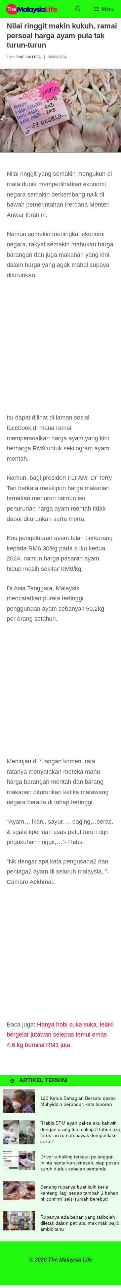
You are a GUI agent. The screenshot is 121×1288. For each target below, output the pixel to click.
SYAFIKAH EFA (28, 57)
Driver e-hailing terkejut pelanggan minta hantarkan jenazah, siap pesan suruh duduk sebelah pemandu (79, 1162)
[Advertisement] (60, 349)
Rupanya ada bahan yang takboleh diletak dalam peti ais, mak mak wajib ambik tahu (79, 1223)
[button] (78, 9)
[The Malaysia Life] (32, 9)
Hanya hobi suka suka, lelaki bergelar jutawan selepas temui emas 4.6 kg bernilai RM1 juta (60, 1034)
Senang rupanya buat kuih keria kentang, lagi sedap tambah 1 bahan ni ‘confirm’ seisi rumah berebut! (79, 1193)
